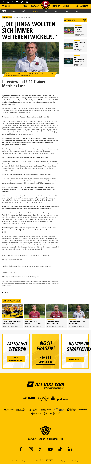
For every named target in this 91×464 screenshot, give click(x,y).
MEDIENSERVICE (52, 439)
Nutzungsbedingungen (60, 461)
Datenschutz (49, 461)
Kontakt (42, 461)
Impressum (30, 461)
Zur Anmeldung (16, 359)
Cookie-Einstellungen (74, 461)
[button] (77, 6)
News (25, 6)
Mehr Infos (75, 359)
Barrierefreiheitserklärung (18, 461)
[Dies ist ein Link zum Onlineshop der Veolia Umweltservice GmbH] (36, 413)
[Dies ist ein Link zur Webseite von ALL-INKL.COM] (45, 385)
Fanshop (66, 6)
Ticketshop (56, 6)
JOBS (61, 439)
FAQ (37, 461)
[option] (12, 316)
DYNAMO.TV (35, 6)
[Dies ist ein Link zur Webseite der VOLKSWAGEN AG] (45, 413)
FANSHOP (42, 439)
